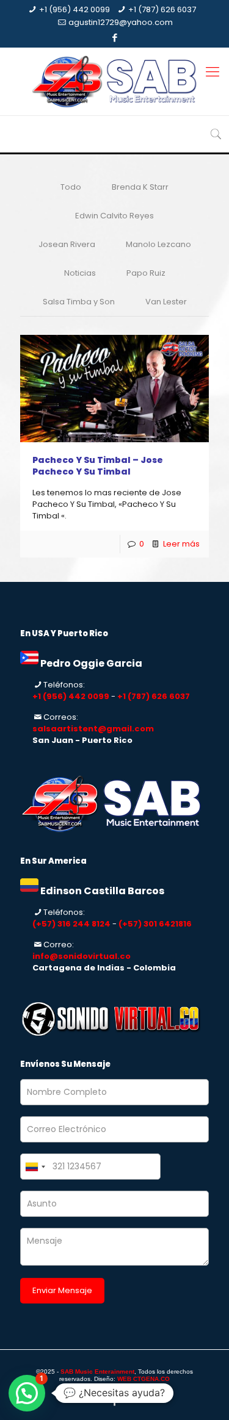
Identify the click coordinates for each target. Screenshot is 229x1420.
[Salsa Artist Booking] (114, 81)
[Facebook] (114, 37)
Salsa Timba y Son (79, 301)
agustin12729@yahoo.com (120, 22)
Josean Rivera (66, 244)
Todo (70, 187)
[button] (27, 1393)
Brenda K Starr (140, 187)
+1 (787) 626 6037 (162, 9)
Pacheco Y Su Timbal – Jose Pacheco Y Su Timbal (97, 466)
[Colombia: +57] (35, 1166)
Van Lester (166, 301)
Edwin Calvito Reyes (114, 215)
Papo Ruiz (145, 273)
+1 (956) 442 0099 (74, 9)
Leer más (181, 544)
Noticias (80, 273)
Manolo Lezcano (158, 244)
